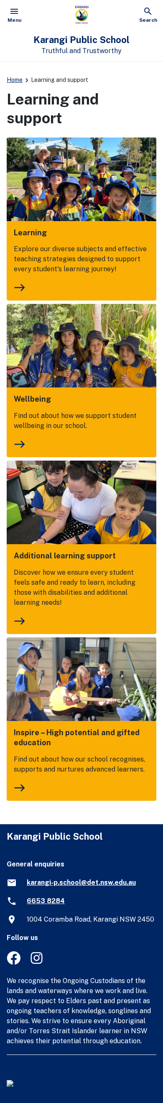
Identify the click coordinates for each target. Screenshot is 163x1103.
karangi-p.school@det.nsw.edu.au (81, 882)
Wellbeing (32, 399)
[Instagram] (37, 962)
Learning (30, 232)
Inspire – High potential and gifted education (77, 737)
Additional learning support (65, 555)
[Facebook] (13, 962)
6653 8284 (46, 901)
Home (15, 79)
